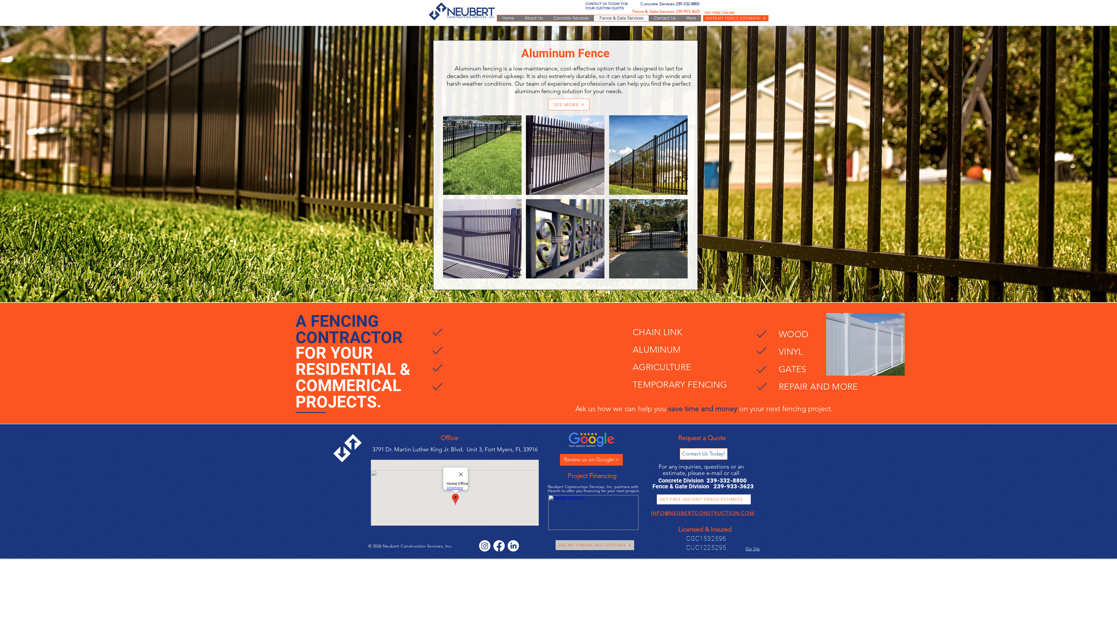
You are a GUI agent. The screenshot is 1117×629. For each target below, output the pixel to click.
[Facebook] (499, 546)
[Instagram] (484, 546)
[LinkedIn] (513, 546)
